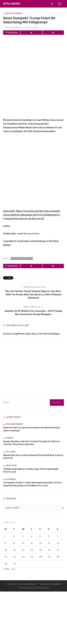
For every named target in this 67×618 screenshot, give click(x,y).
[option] (33, 333)
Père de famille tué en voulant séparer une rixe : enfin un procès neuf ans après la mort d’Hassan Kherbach (33, 294)
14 (58, 543)
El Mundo (11, 479)
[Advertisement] (33, 79)
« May (6, 569)
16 (14, 550)
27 (49, 556)
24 (23, 556)
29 (6, 563)
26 (40, 556)
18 (32, 550)
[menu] (60, 4)
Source (6, 245)
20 (49, 550)
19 (40, 550)
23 (14, 556)
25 (32, 556)
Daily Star (11, 465)
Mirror (9, 438)
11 (32, 543)
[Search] (51, 4)
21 (58, 550)
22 (6, 556)
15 (6, 550)
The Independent (14, 424)
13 (49, 543)
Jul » (13, 569)
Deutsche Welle (14, 13)
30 (14, 563)
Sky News (11, 452)
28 (58, 556)
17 (23, 550)
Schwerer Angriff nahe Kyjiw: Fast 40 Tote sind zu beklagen (31, 334)
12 (40, 543)
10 (23, 543)
